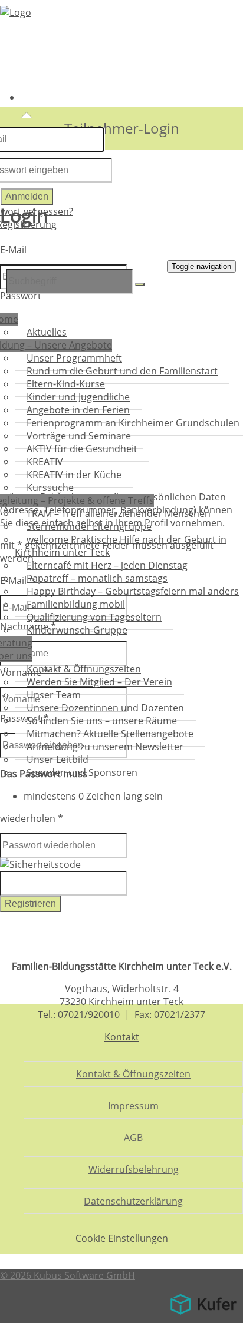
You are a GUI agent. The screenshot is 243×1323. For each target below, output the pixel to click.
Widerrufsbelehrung (133, 1169)
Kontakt (121, 1036)
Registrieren (30, 903)
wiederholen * (31, 818)
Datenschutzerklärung (133, 1201)
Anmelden (26, 196)
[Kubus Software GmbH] (203, 1316)
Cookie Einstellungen (121, 1238)
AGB (133, 1137)
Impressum (133, 1105)
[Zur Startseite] (15, 12)
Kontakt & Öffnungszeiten (133, 1073)
